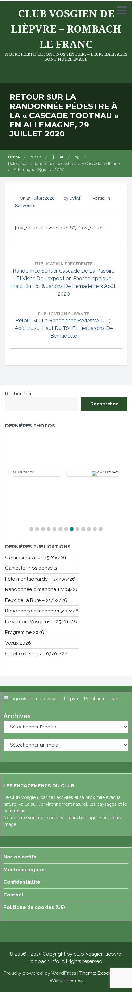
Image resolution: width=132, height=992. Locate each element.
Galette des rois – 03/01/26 (36, 654)
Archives (17, 716)
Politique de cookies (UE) (34, 907)
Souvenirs (25, 205)
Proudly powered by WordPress (40, 973)
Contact (14, 895)
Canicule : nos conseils (31, 568)
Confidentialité (22, 882)
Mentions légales (25, 870)
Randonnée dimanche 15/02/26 (41, 611)
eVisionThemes (66, 980)
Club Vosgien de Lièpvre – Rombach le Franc (66, 28)
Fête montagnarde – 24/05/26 (40, 579)
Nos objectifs (20, 857)
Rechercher (18, 393)
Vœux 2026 (18, 643)
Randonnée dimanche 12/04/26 (42, 589)
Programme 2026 (24, 632)
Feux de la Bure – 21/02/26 (36, 600)
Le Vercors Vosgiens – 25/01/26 (41, 622)
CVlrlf (74, 198)
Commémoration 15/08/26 (35, 557)
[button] (31, 529)
